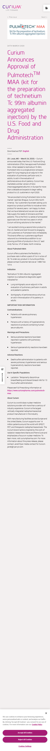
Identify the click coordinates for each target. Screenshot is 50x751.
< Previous (12, 17)
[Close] (46, 713)
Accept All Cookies (25, 733)
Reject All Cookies (25, 740)
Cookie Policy (37, 725)
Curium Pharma (12, 8)
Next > (44, 17)
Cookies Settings (25, 746)
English (26, 151)
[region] (25, 730)
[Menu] (46, 8)
